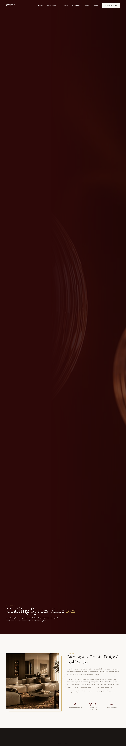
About (87, 5)
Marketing (76, 5)
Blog (96, 5)
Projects (64, 5)
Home (40, 5)
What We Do (51, 5)
